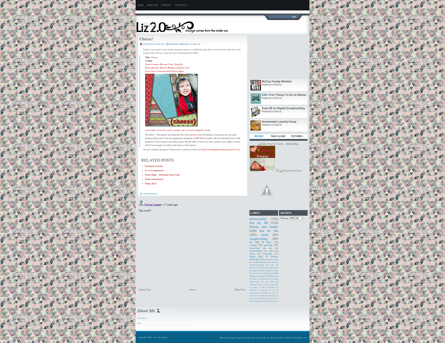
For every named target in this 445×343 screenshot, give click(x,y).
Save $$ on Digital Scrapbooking (283, 108)
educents (264, 290)
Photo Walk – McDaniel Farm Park (162, 175)
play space (253, 298)
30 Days (267, 242)
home (140, 5)
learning (252, 295)
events (272, 262)
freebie (262, 267)
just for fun (269, 230)
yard (274, 301)
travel (264, 234)
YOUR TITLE (181, 5)
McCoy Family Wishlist (277, 81)
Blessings (266, 259)
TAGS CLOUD (278, 136)
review (255, 273)
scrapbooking (150, 194)
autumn (261, 276)
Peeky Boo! (151, 183)
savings (253, 245)
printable (263, 298)
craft (262, 287)
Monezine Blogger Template (232, 337)
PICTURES (297, 136)
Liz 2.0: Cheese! (161, 337)
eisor (139, 323)
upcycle (260, 301)
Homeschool (254, 248)
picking (273, 295)
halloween (265, 279)
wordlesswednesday (256, 265)
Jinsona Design (262, 337)
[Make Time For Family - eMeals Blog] (278, 144)
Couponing (267, 253)
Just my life (258, 222)
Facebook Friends (154, 166)
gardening (271, 267)
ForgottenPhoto (255, 250)
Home (193, 289)
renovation (272, 298)
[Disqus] (192, 242)
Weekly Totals (256, 256)
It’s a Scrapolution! (154, 170)
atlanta (275, 259)
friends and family (263, 226)
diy (251, 242)
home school (265, 270)
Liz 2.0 (185, 24)
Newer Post (145, 289)
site (262, 273)
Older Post (239, 289)
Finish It (252, 267)
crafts (271, 250)
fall (273, 290)
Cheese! (146, 39)
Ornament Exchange (256, 284)
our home (269, 281)
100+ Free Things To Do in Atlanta (284, 94)
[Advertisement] (199, 11)
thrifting (252, 301)
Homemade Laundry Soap (279, 121)
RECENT (259, 136)
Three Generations (154, 179)
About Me (152, 5)
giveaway (268, 245)
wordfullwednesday (259, 262)
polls (272, 265)
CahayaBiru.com (300, 337)
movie (276, 270)
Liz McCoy (142, 318)
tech (270, 248)
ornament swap (263, 295)
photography (258, 218)
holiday (265, 293)
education (252, 290)
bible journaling (272, 284)
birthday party (273, 276)
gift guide (253, 270)
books (255, 279)
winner (268, 301)
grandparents (253, 293)
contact (254, 287)
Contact (166, 5)
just (273, 293)
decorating (271, 287)
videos (252, 253)
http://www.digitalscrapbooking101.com (220, 149)
